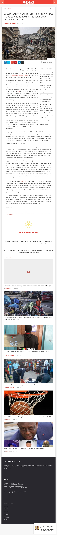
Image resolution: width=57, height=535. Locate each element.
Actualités (10, 8)
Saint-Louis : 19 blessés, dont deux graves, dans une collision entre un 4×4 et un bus (26, 385)
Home (5, 8)
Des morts (14, 212)
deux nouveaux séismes (23, 212)
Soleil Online (7, 516)
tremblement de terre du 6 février (19, 75)
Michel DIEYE (7, 288)
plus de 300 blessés (11, 214)
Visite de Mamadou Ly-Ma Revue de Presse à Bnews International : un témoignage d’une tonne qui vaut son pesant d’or (44, 529)
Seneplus (6, 519)
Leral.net (6, 506)
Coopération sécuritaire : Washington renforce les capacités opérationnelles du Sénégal (27, 286)
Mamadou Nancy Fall (9, 387)
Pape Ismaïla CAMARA (10, 23)
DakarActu (6, 511)
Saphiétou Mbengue (9, 355)
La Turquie (37, 212)
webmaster (7, 451)
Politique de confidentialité (19, 492)
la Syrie (32, 212)
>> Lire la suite (7, 468)
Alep (18, 91)
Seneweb (6, 508)
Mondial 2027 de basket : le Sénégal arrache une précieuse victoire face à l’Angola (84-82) (27, 417)
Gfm (5, 510)
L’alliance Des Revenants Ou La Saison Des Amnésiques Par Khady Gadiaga (24, 449)
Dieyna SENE (7, 321)
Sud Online (6, 514)
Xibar (5, 513)
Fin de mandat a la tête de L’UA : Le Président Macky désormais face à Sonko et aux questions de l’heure (46, 98)
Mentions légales (8, 492)
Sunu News (6, 517)
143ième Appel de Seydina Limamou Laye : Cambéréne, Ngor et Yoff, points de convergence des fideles (46, 89)
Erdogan (23, 181)
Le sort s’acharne (45, 212)
